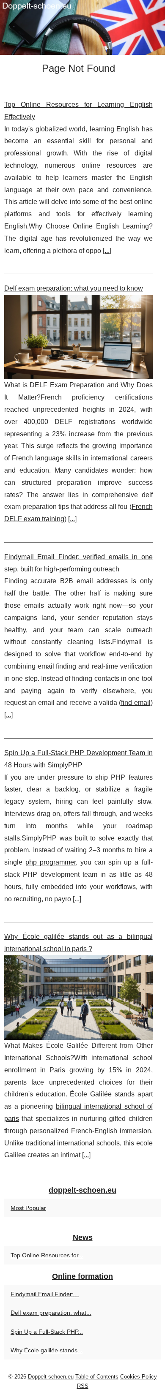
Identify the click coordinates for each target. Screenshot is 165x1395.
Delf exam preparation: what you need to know (73, 288)
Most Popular (28, 1208)
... (107, 250)
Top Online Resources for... (47, 1255)
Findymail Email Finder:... (45, 1294)
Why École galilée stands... (46, 1350)
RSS (82, 1386)
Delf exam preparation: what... (51, 1312)
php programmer (50, 862)
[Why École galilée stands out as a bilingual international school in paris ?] (78, 997)
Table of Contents (96, 1376)
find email (135, 702)
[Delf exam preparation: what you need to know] (78, 337)
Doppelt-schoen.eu (51, 1376)
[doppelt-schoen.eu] (82, 27)
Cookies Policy (138, 1376)
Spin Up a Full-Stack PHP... (47, 1331)
